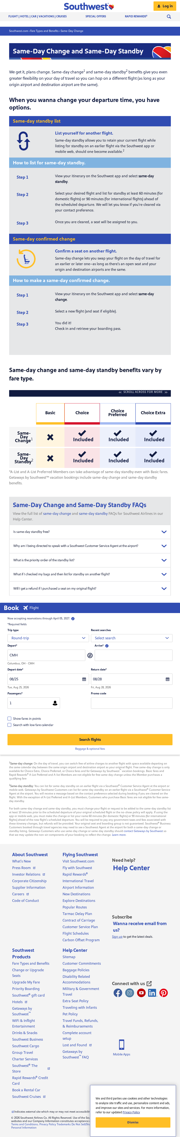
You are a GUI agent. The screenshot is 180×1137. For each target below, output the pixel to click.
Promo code (98, 693)
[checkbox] (24, 718)
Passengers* (15, 693)
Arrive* (99, 646)
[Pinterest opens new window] (163, 993)
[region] (133, 1111)
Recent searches (101, 630)
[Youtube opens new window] (141, 993)
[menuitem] (42, 17)
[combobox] (48, 638)
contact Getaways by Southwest (143, 831)
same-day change (57, 513)
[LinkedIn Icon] (152, 993)
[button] (90, 6)
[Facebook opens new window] (118, 993)
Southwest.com (18, 31)
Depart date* (15, 669)
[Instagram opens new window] (129, 993)
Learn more (119, 835)
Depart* (12, 646)
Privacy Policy (47, 1124)
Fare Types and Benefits (44, 31)
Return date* (99, 669)
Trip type (13, 630)
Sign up (117, 937)
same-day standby (93, 513)
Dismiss (133, 1122)
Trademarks (64, 1124)
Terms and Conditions (24, 1124)
